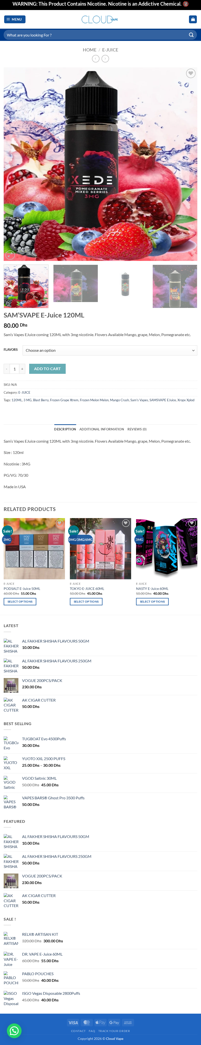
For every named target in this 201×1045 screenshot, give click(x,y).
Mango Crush (119, 400)
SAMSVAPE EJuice (163, 400)
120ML (17, 400)
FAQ (92, 1031)
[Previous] (13, 164)
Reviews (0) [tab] (137, 429)
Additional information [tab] (101, 429)
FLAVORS (11, 350)
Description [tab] (65, 429)
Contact (78, 1031)
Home (89, 49)
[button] (15, 19)
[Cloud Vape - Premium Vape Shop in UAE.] (100, 19)
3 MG (28, 400)
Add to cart (47, 368)
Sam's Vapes (139, 400)
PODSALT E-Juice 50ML (22, 588)
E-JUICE (110, 49)
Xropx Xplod (185, 400)
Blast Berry (41, 400)
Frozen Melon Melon (94, 400)
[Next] (187, 164)
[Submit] (191, 34)
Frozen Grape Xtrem (64, 400)
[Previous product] (105, 58)
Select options (20, 601)
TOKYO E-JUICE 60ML (87, 588)
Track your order (114, 1031)
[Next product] (96, 58)
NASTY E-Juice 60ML (152, 588)
